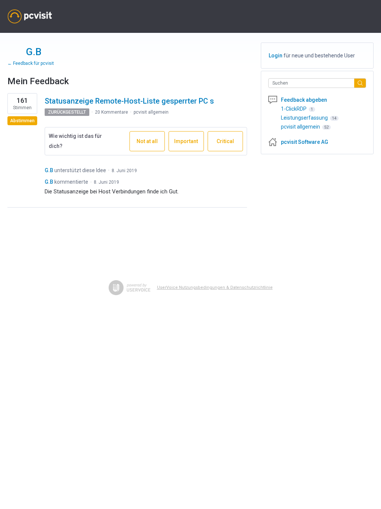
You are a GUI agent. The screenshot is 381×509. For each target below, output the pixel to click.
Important (189, 144)
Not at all (151, 144)
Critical (230, 144)
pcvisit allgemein (151, 112)
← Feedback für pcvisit (30, 63)
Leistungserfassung (305, 118)
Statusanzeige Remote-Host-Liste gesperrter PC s (129, 101)
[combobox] (313, 83)
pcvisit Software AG (304, 142)
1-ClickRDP (294, 109)
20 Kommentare (111, 112)
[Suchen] (360, 83)
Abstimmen (22, 120)
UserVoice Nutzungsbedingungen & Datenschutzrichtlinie (215, 287)
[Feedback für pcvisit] (29, 16)
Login (275, 56)
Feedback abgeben (304, 100)
